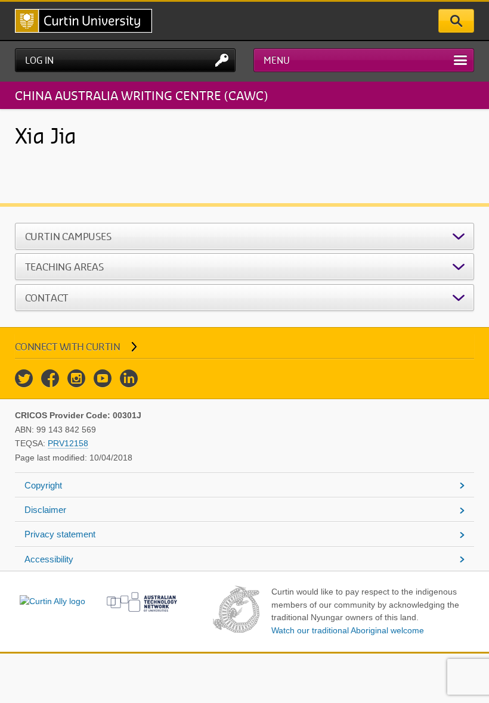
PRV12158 (68, 443)
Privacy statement (59, 534)
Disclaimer (45, 510)
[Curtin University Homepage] (83, 21)
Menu (277, 60)
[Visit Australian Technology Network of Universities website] (141, 602)
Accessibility (48, 559)
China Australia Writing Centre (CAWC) (141, 95)
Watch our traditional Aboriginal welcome (347, 630)
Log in (39, 60)
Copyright (43, 485)
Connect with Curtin (67, 346)
